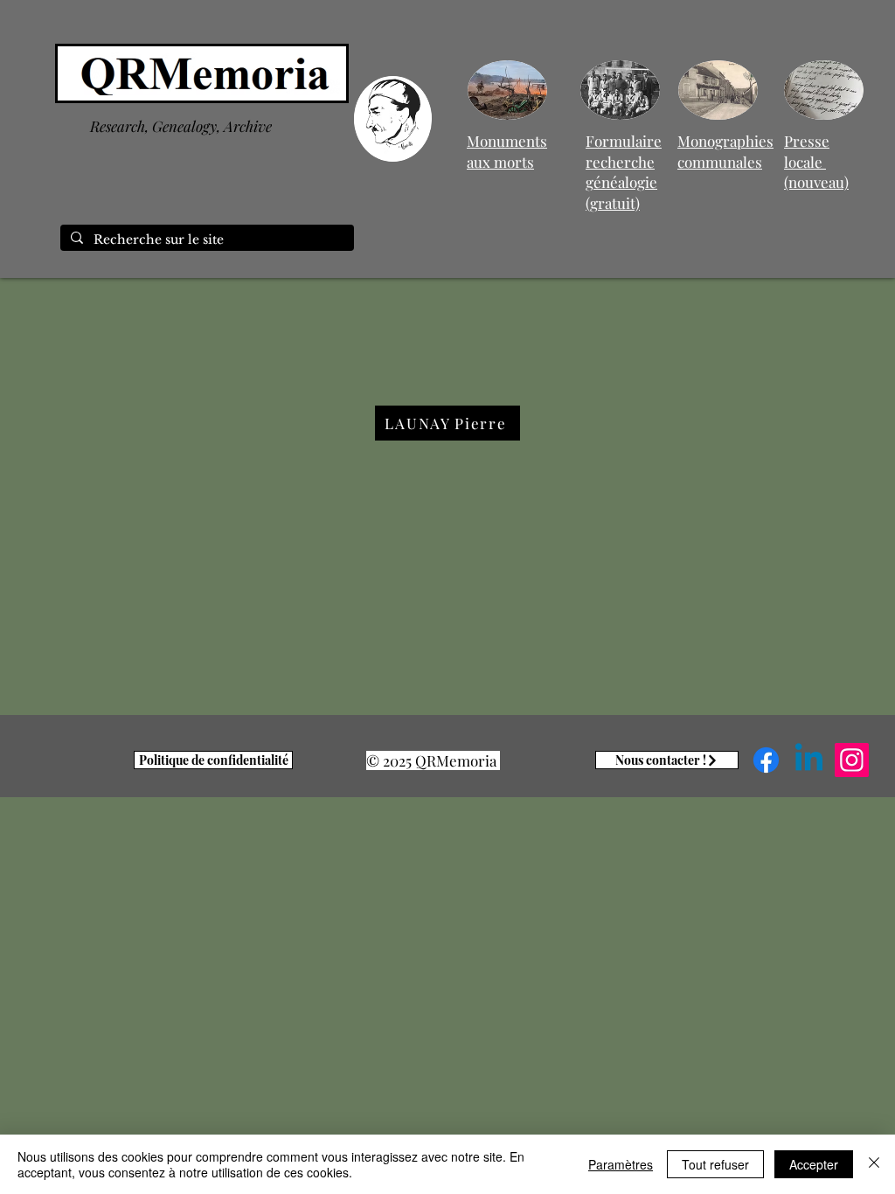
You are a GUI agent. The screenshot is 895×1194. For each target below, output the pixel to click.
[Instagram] (852, 760)
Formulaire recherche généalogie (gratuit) (624, 171)
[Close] (874, 1164)
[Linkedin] (809, 760)
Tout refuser (715, 1164)
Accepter (813, 1164)
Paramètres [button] (620, 1164)
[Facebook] (766, 760)
